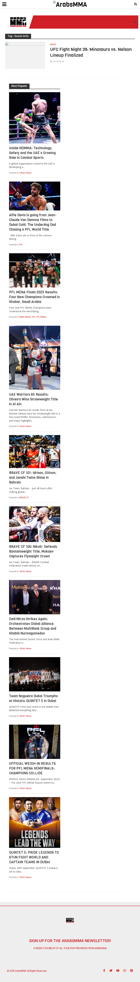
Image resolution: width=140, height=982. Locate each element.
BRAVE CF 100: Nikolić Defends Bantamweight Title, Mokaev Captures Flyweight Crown (33, 551)
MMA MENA (25, 316)
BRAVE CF (24, 497)
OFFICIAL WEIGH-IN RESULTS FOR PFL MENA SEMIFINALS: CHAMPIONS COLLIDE (32, 768)
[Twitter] (111, 970)
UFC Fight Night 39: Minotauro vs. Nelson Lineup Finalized (91, 52)
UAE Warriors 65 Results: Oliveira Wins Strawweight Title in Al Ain (33, 399)
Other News (25, 172)
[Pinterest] (131, 970)
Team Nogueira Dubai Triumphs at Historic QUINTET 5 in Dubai (33, 698)
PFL (21, 244)
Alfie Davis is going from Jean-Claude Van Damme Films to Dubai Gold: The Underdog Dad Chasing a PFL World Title (32, 222)
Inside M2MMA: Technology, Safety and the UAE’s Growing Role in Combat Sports (32, 153)
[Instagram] (124, 970)
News (53, 44)
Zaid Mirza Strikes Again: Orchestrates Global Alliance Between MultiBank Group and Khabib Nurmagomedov (32, 626)
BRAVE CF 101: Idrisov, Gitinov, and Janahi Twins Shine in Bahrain (32, 478)
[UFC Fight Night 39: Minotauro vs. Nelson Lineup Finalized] (25, 55)
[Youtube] (117, 970)
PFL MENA (41, 316)
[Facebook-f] (104, 970)
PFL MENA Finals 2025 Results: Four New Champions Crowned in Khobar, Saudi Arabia (34, 297)
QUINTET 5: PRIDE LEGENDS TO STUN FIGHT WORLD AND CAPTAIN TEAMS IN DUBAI (34, 857)
